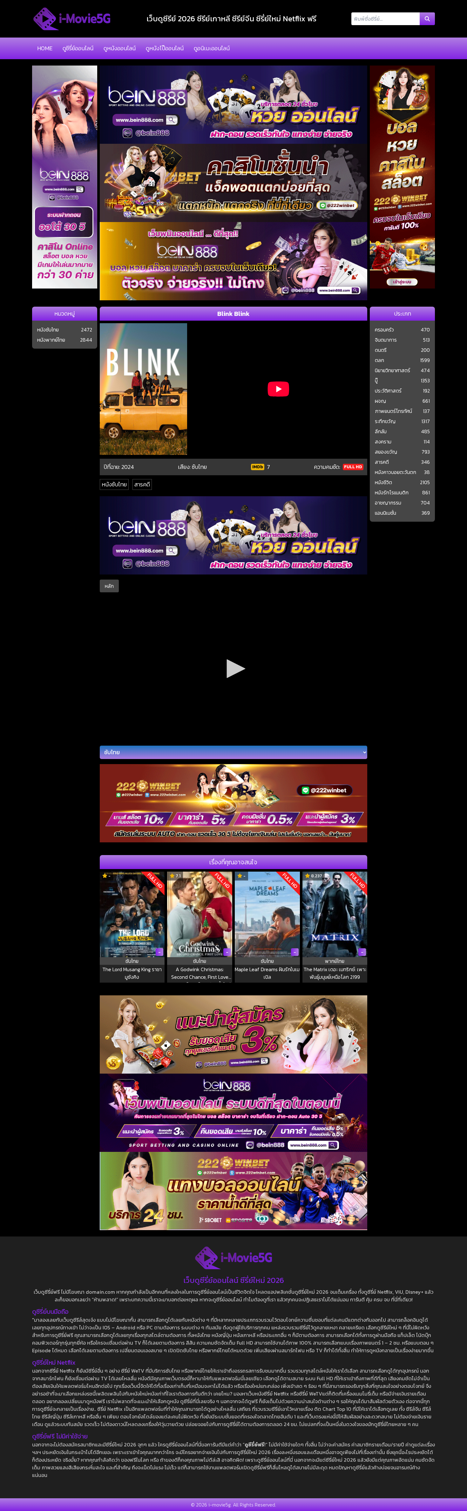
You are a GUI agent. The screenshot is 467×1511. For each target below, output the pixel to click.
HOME (44, 48)
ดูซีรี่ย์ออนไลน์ (78, 48)
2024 (127, 467)
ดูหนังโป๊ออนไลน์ (165, 48)
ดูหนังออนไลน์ (120, 48)
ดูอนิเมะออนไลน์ (212, 48)
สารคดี (142, 484)
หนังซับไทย (114, 484)
